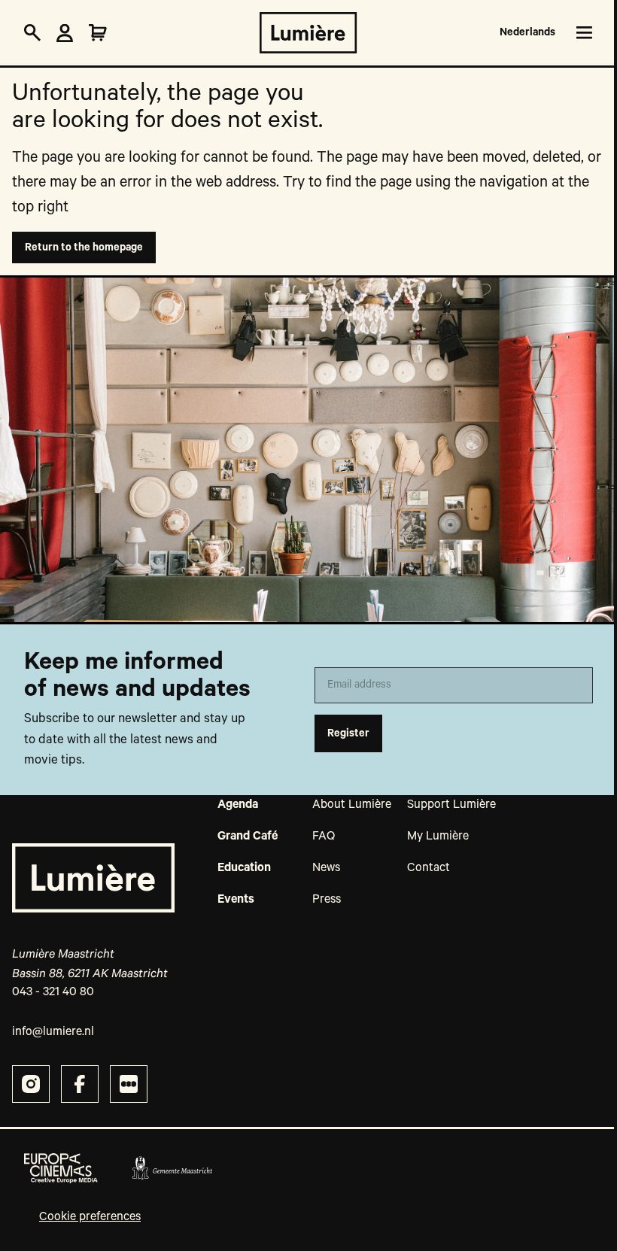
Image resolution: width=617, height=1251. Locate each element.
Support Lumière (451, 805)
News (326, 868)
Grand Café (247, 836)
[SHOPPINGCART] (98, 33)
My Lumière (438, 836)
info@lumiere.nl (53, 1032)
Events (235, 899)
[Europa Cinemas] (61, 1168)
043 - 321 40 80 (53, 992)
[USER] (65, 33)
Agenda (237, 805)
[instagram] (31, 1084)
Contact (428, 868)
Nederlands (527, 32)
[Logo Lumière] (308, 32)
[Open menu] (581, 32)
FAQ (323, 836)
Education (244, 868)
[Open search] (32, 33)
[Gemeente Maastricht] (172, 1168)
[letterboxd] (129, 1084)
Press (326, 899)
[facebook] (80, 1084)
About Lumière (351, 805)
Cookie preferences (90, 1217)
